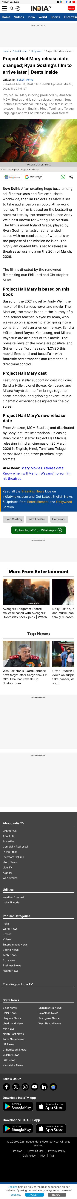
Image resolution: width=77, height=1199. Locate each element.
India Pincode (11, 902)
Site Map (17, 1150)
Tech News (9, 955)
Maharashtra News (49, 1007)
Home (6, 17)
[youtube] (34, 1087)
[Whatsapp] (63, 177)
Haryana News (12, 1018)
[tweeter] (16, 1087)
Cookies (12, 1186)
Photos (7, 934)
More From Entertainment (39, 571)
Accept (35, 1194)
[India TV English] (41, 9)
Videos (19, 17)
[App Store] (51, 1106)
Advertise (8, 841)
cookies (15, 1194)
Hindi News (10, 862)
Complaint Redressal (15, 846)
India (31, 17)
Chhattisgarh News (14, 1049)
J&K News (9, 1060)
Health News (10, 970)
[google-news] (53, 1087)
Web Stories (10, 877)
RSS (52, 1155)
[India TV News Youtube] (74, 2)
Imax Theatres (37, 519)
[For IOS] (51, 1128)
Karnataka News (13, 1065)
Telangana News (48, 1018)
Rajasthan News (48, 1012)
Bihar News (10, 1007)
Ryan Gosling (13, 519)
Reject (57, 1194)
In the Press (10, 851)
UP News (8, 1044)
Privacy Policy (56, 1150)
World (42, 17)
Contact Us (9, 830)
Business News (12, 965)
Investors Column (13, 857)
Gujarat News (11, 1054)
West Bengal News (49, 1023)
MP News (8, 1028)
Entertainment (20, 51)
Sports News (11, 949)
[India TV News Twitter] (70, 2)
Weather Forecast (13, 897)
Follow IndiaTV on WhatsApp (35, 530)
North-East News (13, 1033)
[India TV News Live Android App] (18, 1106)
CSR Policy (29, 1155)
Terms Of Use (35, 1150)
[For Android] (18, 1128)
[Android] (61, 2)
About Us (8, 836)
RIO (42, 1155)
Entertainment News (15, 944)
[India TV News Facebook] (66, 2)
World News (10, 928)
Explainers (9, 960)
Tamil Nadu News (13, 1039)
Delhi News (9, 1012)
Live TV (7, 867)
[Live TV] (71, 8)
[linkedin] (44, 1087)
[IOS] (57, 2)
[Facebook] (6, 1087)
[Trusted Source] (33, 177)
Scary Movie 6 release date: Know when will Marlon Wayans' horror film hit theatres (37, 473)
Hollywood (36, 51)
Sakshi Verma (25, 79)
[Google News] (12, 177)
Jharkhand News (13, 1023)
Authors (7, 872)
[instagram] (25, 1087)
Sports (55, 17)
